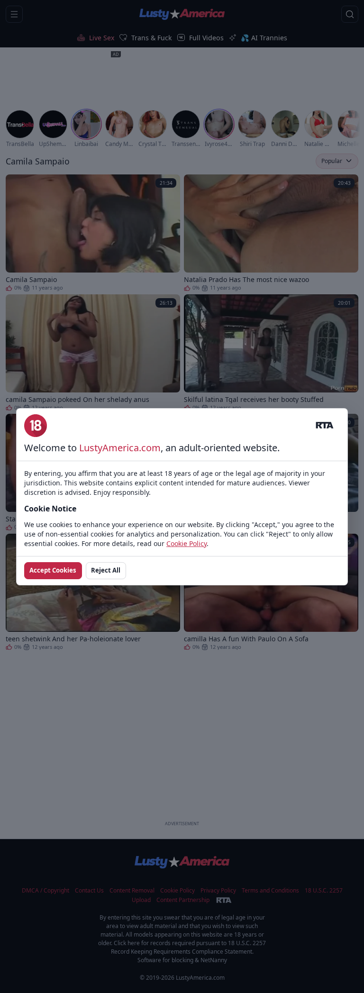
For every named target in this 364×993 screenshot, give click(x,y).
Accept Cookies (52, 570)
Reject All (105, 570)
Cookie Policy (186, 543)
